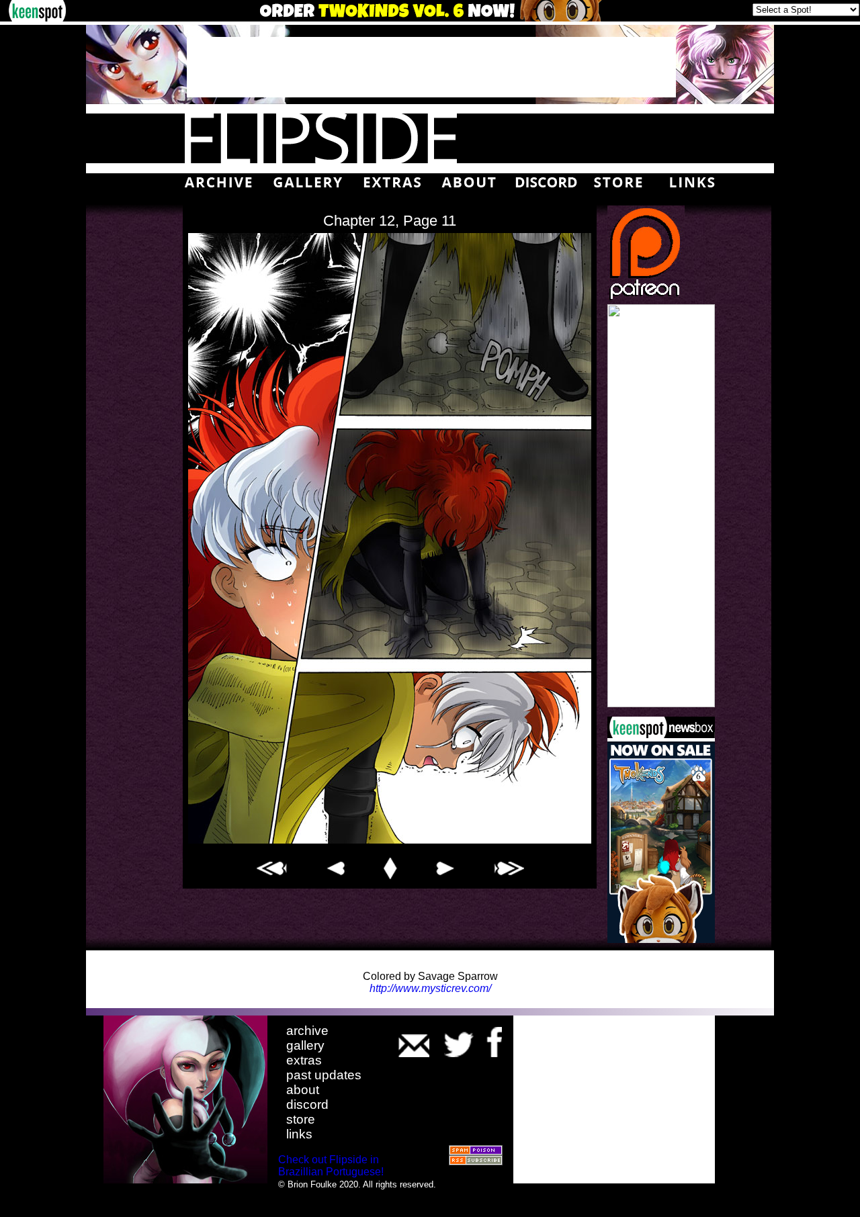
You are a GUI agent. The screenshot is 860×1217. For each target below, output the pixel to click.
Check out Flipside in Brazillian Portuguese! (331, 1165)
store (300, 1119)
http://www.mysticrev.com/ (430, 988)
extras (304, 1060)
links (299, 1134)
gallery (305, 1045)
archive (307, 1031)
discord (307, 1104)
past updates (323, 1075)
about (302, 1090)
